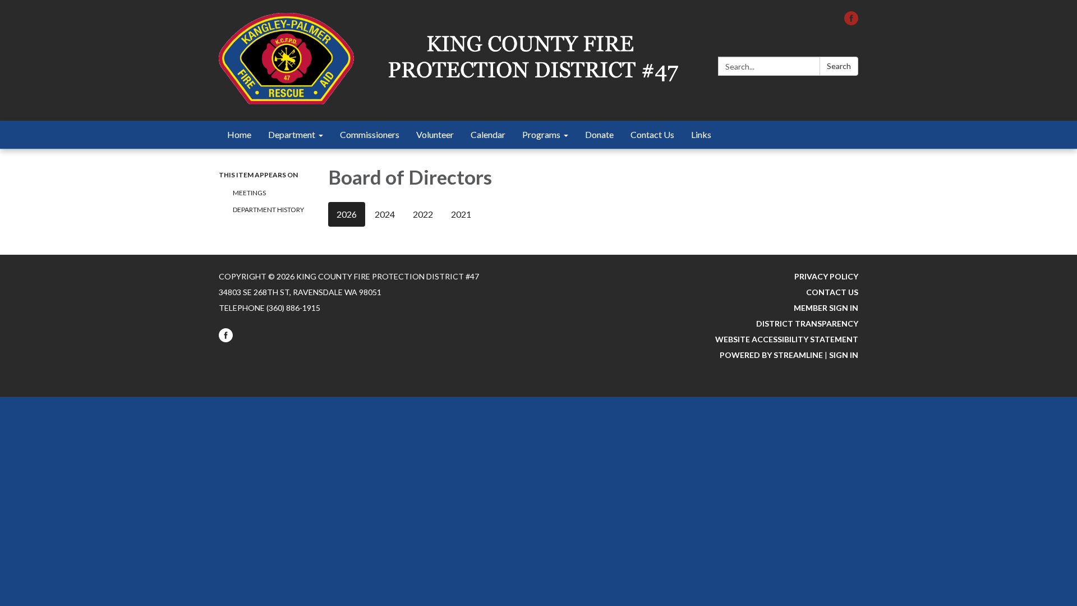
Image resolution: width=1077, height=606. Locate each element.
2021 (461, 214)
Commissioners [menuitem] (369, 134)
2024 (385, 214)
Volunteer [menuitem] (435, 134)
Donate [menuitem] (599, 134)
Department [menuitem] (291, 134)
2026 (347, 214)
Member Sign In (826, 308)
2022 (423, 214)
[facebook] (851, 21)
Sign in (843, 355)
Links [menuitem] (701, 134)
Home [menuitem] (239, 134)
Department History (268, 209)
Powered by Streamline (771, 355)
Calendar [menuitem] (488, 134)
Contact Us (832, 292)
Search (839, 66)
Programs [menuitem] (541, 134)
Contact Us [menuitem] (652, 134)
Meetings (249, 193)
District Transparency (807, 323)
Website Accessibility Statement (786, 339)
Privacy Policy (826, 276)
